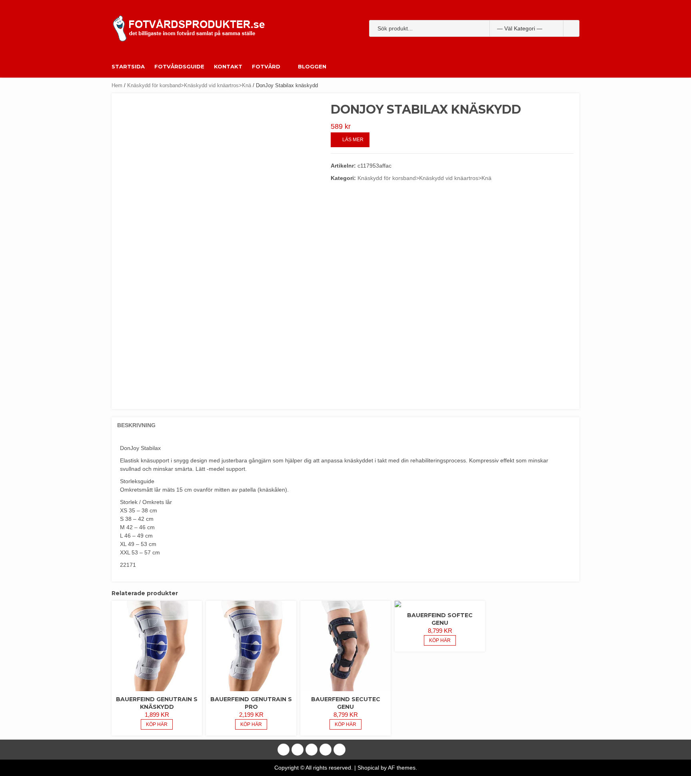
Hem (117, 85)
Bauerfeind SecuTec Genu (345, 703)
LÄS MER (352, 139)
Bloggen (312, 66)
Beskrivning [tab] (136, 425)
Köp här (157, 724)
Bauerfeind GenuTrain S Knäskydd (157, 703)
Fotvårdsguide (179, 66)
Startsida (128, 66)
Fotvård (266, 66)
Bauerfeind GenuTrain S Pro (251, 703)
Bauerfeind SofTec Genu (440, 619)
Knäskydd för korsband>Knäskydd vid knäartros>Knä (189, 85)
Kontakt (228, 66)
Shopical (368, 767)
